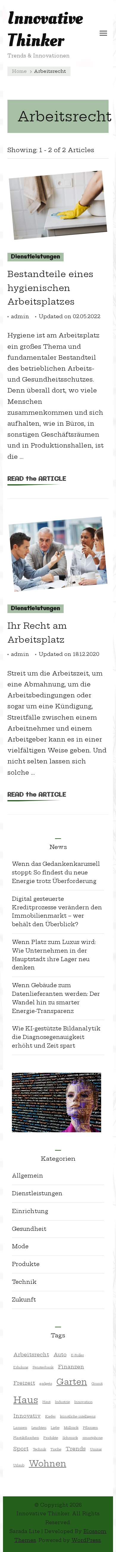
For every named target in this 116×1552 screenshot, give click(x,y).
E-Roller (77, 1355)
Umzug (96, 1449)
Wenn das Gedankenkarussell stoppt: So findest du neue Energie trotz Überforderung (56, 872)
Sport (21, 1448)
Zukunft (24, 1299)
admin (20, 316)
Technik (24, 1281)
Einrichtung (30, 1211)
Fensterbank (43, 1367)
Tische (56, 1449)
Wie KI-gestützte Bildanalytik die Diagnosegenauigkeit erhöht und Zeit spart (56, 1037)
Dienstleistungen (35, 257)
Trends (76, 1448)
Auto (60, 1354)
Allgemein (27, 1175)
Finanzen (71, 1366)
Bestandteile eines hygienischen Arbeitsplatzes (50, 288)
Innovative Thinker (45, 29)
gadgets (46, 1383)
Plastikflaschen (26, 1438)
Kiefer (50, 1416)
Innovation (83, 1402)
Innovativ (27, 1416)
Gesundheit (29, 1228)
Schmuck (70, 1438)
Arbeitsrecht (31, 1354)
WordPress (86, 1540)
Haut (47, 1402)
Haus (25, 1400)
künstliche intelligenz (77, 1416)
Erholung (20, 1367)
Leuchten (39, 1428)
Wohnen (47, 1463)
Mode (20, 1246)
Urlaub (18, 1465)
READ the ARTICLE (36, 479)
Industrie (62, 1402)
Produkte (26, 1264)
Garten (72, 1382)
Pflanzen (90, 1428)
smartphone (92, 1438)
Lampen (20, 1428)
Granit (97, 1383)
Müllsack (71, 1428)
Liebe (55, 1428)
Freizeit (24, 1383)
